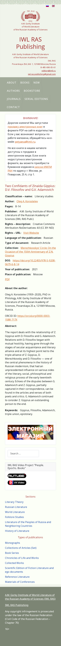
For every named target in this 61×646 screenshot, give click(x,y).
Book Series (12, 553)
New (36, 82)
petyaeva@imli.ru (25, 141)
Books (25, 82)
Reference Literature (17, 577)
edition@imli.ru (49, 70)
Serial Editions (36, 99)
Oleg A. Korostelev (27, 201)
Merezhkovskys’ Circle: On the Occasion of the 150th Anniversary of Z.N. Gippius (30, 251)
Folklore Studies (14, 517)
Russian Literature (16, 507)
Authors (13, 90)
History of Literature (17, 531)
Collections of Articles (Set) (20, 548)
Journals (14, 99)
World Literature (15, 512)
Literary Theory (14, 502)
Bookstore (32, 90)
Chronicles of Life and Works (22, 558)
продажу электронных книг (25, 126)
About (11, 82)
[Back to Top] (55, 640)
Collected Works (14, 563)
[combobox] (23, 453)
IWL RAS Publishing (16, 605)
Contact (13, 107)
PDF (7, 279)
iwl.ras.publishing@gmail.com (42, 74)
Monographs (12, 543)
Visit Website (31, 233)
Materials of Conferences (20, 582)
